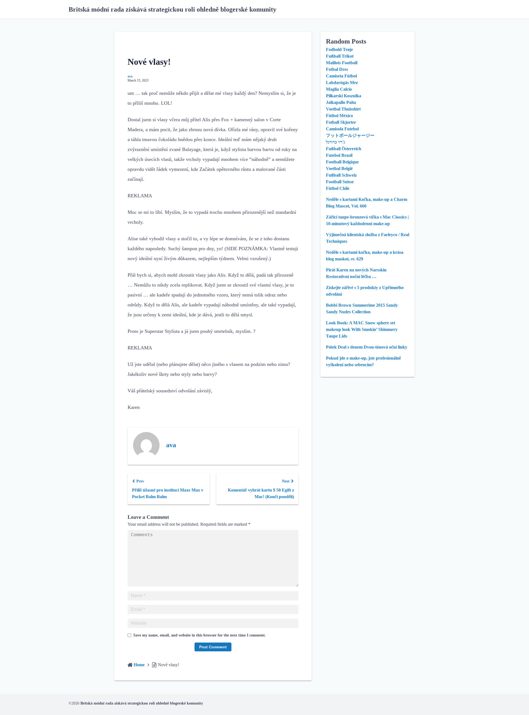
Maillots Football (341, 62)
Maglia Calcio (339, 89)
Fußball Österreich (343, 148)
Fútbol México (339, 115)
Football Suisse (340, 181)
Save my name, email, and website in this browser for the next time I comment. (199, 635)
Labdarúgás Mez (342, 82)
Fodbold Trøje (339, 49)
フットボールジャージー (350, 135)
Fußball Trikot (339, 56)
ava (130, 76)
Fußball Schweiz (341, 175)
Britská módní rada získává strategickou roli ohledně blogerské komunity (172, 9)
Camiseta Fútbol (341, 76)
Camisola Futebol (342, 128)
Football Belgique (342, 162)
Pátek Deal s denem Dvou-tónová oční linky (366, 347)
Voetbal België (339, 168)
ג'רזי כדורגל (335, 142)
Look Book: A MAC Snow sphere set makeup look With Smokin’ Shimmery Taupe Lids (362, 329)
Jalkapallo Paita (341, 102)
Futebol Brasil (339, 155)
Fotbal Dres (337, 69)
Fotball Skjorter (341, 122)
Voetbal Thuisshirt (343, 109)
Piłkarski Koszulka (343, 95)
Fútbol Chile (337, 188)
